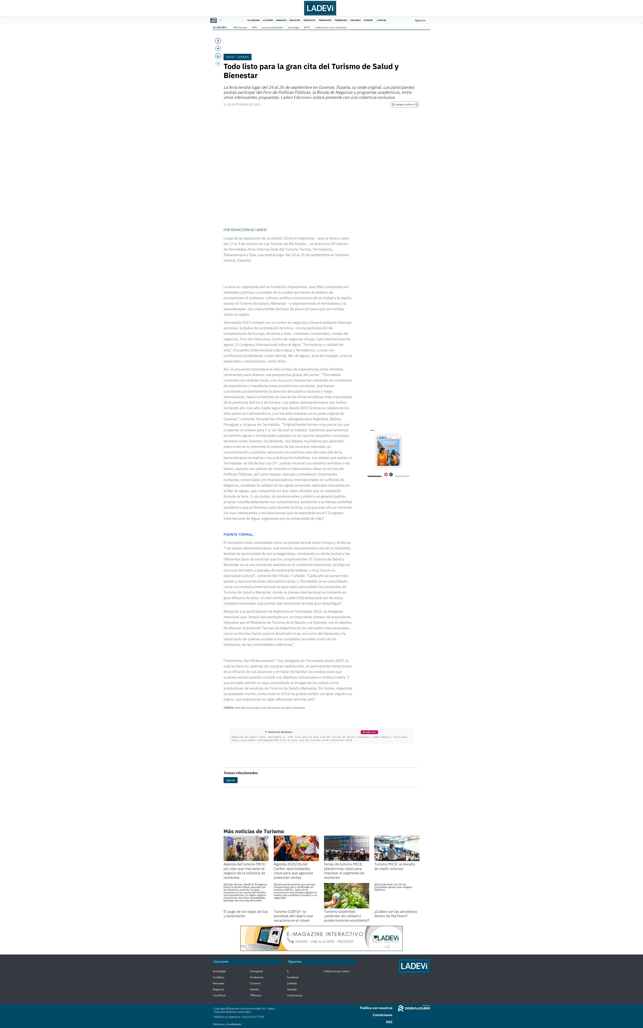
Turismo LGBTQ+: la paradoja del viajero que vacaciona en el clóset (293, 916)
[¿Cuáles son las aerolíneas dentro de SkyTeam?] (396, 895)
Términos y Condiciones (227, 1024)
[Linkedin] (218, 56)
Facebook (293, 977)
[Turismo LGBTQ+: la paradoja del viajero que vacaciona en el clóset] (296, 895)
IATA (254, 27)
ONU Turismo (240, 27)
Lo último (268, 20)
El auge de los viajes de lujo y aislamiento (246, 913)
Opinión (368, 20)
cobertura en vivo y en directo (330, 27)
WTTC (307, 27)
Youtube (292, 989)
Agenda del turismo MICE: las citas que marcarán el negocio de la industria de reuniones (245, 871)
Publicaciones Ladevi (336, 971)
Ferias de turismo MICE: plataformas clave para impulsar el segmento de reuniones (344, 871)
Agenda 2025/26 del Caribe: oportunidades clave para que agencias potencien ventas (293, 871)
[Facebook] (218, 41)
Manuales (281, 20)
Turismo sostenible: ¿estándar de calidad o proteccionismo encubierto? (346, 916)
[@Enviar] (218, 63)
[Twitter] (218, 48)
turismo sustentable (272, 27)
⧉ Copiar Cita (369, 732)
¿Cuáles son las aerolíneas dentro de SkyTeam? (395, 913)
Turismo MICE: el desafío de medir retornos (394, 866)
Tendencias (341, 20)
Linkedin (292, 983)
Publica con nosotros (376, 1008)
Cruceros (355, 20)
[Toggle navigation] (220, 20)
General (243, 57)
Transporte (325, 20)
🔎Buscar (381, 20)
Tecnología (293, 27)
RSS (389, 1022)
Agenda (230, 780)
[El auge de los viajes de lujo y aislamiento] (246, 895)
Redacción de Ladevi (249, 229)
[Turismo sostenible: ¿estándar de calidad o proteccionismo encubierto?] (346, 895)
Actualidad (253, 20)
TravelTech (309, 20)
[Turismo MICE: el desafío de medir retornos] (396, 848)
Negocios (295, 20)
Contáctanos (294, 995)
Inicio (230, 57)
